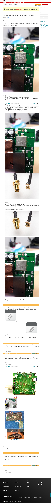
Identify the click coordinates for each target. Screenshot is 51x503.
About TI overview (5, 482)
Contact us (16, 482)
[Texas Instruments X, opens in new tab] (43, 482)
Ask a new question (45, 4)
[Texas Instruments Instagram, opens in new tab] (38, 482)
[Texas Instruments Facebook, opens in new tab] (41, 482)
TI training (16, 2)
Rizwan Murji (6, 353)
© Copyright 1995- (6, 501)
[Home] (8, 0)
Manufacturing (5, 490)
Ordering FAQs (28, 486)
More (16, 4)
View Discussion (9, 342)
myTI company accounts (29, 483)
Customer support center (18, 486)
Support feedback (50, 495)
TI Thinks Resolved (42, 7)
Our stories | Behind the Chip (6, 486)
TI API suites (28, 482)
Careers (4, 483)
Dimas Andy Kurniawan (6, 17)
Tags (44, 17)
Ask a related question (38, 4)
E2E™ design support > (5, 2)
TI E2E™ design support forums (18, 483)
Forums (9, 2)
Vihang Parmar (17, 103)
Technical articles (13, 2)
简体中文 (23, 2)
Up (5, 364)
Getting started (19, 2)
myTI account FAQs (17, 490)
